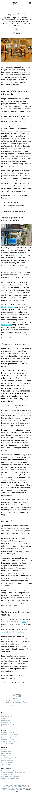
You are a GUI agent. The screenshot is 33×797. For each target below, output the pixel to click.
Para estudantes (6, 722)
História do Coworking (7, 724)
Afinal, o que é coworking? (8, 757)
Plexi (23, 528)
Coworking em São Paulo (8, 732)
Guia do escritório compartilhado (10, 759)
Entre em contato (6, 726)
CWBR (24, 622)
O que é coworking (6, 715)
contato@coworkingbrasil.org (12, 632)
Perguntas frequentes (7, 760)
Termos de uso (5, 764)
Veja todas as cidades (7, 743)
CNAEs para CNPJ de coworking (10, 776)
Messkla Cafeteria (8, 307)
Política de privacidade (7, 762)
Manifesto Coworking (7, 716)
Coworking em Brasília (7, 738)
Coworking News (6, 751)
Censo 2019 (4, 718)
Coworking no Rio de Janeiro (9, 734)
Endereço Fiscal (6, 755)
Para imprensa (5, 720)
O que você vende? (6, 774)
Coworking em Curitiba (7, 739)
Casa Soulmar (6, 325)
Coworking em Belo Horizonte (9, 736)
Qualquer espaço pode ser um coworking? (13, 772)
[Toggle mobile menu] (30, 3)
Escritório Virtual (6, 753)
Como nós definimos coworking (10, 778)
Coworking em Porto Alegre (9, 741)
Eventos (3, 749)
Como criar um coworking (8, 770)
